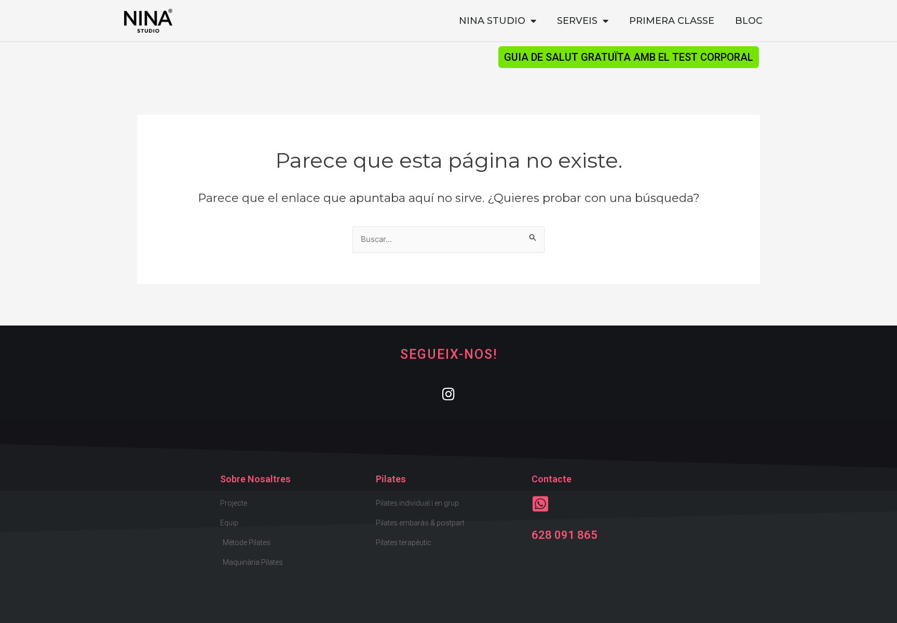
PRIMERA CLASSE (671, 20)
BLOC (749, 20)
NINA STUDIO (492, 20)
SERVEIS (577, 20)
